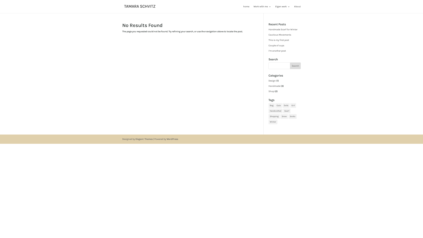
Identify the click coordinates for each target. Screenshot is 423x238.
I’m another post (277, 50)
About (297, 6)
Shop (271, 91)
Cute (279, 105)
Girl (293, 105)
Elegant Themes (144, 139)
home (246, 6)
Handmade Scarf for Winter (283, 29)
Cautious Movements (280, 34)
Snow (284, 116)
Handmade (274, 86)
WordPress (172, 139)
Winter (273, 122)
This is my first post (279, 40)
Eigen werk (281, 6)
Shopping (274, 116)
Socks (292, 116)
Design (272, 80)
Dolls (286, 105)
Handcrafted (275, 111)
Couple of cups (276, 45)
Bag (271, 105)
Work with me (260, 6)
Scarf (286, 111)
